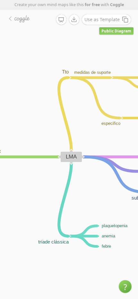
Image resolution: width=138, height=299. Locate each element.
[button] (125, 286)
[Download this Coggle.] (74, 19)
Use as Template (102, 19)
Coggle (117, 4)
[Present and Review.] (61, 20)
